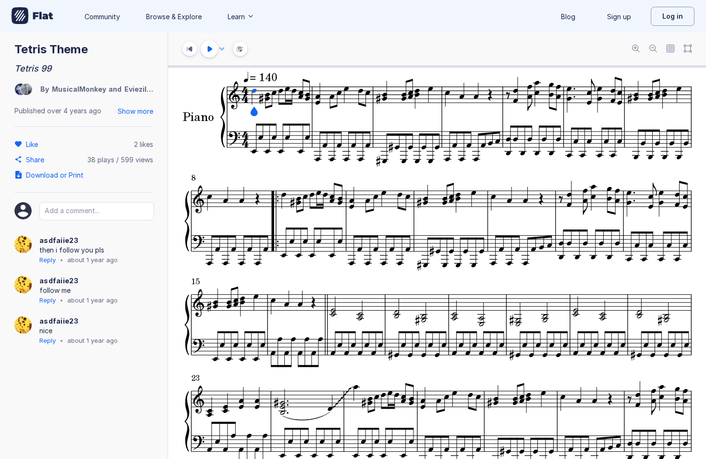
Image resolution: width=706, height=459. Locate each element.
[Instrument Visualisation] (240, 49)
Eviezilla (138, 89)
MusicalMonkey (79, 89)
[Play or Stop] (209, 49)
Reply (47, 260)
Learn (236, 16)
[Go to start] (190, 49)
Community (102, 16)
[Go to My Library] (32, 16)
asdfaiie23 (58, 240)
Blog (568, 16)
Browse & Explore (174, 16)
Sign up (619, 16)
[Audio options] (222, 49)
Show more (135, 111)
